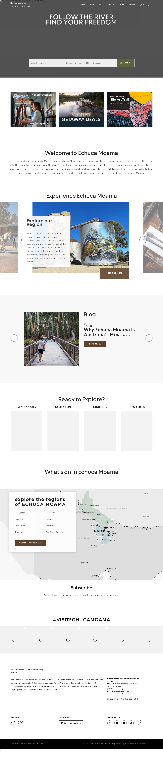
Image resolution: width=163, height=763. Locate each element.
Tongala (18, 532)
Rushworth (20, 526)
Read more (95, 344)
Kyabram (19, 519)
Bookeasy (120, 744)
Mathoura (50, 513)
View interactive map (30, 543)
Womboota (51, 526)
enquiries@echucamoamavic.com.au (128, 689)
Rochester (20, 513)
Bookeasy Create (144, 744)
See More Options (54, 532)
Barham (49, 519)
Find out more (114, 273)
